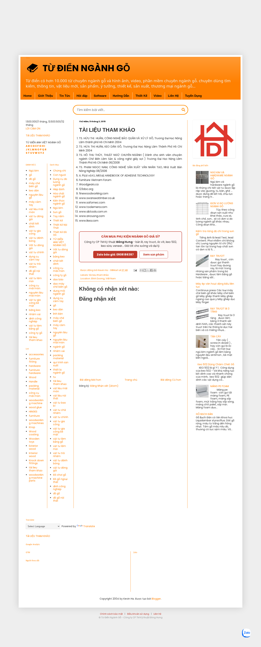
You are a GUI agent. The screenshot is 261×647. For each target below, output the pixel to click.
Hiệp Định (58, 189)
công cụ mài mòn (34, 287)
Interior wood (33, 454)
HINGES (33, 411)
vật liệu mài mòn (36, 210)
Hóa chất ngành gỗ (59, 195)
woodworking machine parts (36, 478)
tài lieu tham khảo (99, 274)
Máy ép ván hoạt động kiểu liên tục (215, 285)
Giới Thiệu (45, 95)
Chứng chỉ (59, 170)
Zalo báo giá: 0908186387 (115, 254)
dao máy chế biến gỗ (60, 285)
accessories (36, 354)
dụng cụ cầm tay (34, 258)
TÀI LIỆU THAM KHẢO (38, 135)
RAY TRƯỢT (217, 256)
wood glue (35, 407)
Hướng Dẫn (121, 95)
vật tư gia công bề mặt (35, 303)
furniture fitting (34, 360)
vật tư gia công (35, 232)
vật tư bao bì (59, 404)
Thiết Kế (58, 220)
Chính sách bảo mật (111, 614)
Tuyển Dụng (193, 95)
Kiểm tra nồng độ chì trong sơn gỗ (215, 232)
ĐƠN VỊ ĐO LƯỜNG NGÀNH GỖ (221, 205)
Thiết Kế (141, 95)
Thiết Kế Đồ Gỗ (60, 233)
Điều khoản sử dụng (138, 614)
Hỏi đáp (82, 95)
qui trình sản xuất (60, 364)
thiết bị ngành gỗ (59, 371)
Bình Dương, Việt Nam (103, 278)
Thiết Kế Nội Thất (60, 226)
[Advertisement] (113, 25)
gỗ (30, 175)
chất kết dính (34, 225)
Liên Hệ (173, 95)
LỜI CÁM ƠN (33, 128)
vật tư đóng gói (36, 217)
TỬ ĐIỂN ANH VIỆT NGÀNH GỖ (59, 242)
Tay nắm (58, 216)
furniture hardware (35, 371)
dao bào (58, 279)
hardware (35, 366)
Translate (89, 526)
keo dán (34, 190)
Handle (33, 381)
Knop (32, 427)
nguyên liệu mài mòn (36, 294)
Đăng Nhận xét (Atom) (104, 386)
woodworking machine (36, 401)
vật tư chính (36, 252)
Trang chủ (131, 380)
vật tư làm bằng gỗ (35, 327)
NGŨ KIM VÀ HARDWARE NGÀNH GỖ (221, 175)
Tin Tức (64, 95)
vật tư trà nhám (34, 265)
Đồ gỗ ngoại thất (60, 480)
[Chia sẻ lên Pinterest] (155, 270)
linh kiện (58, 314)
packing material (34, 387)
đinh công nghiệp (35, 320)
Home (27, 95)
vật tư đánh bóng (36, 239)
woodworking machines (36, 421)
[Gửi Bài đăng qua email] (135, 270)
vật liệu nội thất (59, 397)
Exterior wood (33, 447)
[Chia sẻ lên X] (148, 270)
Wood (32, 377)
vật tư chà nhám (59, 411)
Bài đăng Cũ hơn (171, 380)
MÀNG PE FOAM (219, 386)
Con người (59, 175)
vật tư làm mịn (35, 279)
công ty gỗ (35, 333)
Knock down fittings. (36, 462)
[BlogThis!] (144, 270)
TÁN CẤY (215, 336)
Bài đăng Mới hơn (90, 380)
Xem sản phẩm (153, 254)
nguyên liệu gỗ (36, 196)
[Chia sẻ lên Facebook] (151, 270)
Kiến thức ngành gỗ (59, 202)
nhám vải (34, 314)
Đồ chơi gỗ (59, 475)
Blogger (156, 598)
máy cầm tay (35, 203)
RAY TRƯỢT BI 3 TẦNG (219, 310)
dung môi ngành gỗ (59, 292)
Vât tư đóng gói (36, 246)
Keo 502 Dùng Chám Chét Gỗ (216, 364)
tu (54, 377)
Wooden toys (34, 440)
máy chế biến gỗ (34, 184)
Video (158, 95)
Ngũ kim (34, 170)
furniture (34, 416)
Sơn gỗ (57, 212)
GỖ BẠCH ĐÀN (204, 414)
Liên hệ (157, 614)
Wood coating (34, 433)
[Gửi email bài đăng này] (141, 270)
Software (100, 95)
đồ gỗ (32, 179)
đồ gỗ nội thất (34, 272)
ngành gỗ (59, 347)
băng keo (34, 310)
